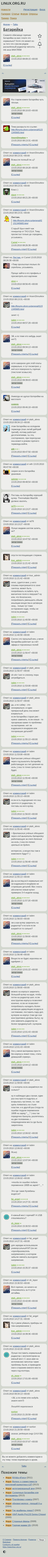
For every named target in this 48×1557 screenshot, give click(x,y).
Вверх (41, 1540)
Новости (5, 9)
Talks (15, 24)
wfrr (13, 449)
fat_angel (15, 1199)
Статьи (15, 14)
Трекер (5, 18)
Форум (24, 14)
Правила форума (20, 1540)
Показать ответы (20, 145)
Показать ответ (19, 249)
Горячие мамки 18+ (21, 1525)
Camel (14, 242)
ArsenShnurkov (18, 138)
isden (13, 320)
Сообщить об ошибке (11, 1545)
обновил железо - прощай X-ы (27, 1503)
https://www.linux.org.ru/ (12, 1547)
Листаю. (17, 257)
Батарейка (13, 29)
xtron (13, 281)
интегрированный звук (23, 1488)
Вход (42, 9)
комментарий (19, 153)
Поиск (13, 18)
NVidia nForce (19, 1478)
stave (13, 195)
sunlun (14, 1412)
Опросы (33, 14)
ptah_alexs (16, 56)
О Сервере (7, 1540)
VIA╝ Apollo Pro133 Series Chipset (29, 1514)
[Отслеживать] (40, 44)
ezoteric (15, 404)
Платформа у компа (22, 1499)
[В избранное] (40, 36)
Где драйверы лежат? (23, 1510)
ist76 (13, 506)
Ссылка (7, 65)
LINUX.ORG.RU (13, 3)
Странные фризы (21, 1521)
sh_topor (15, 1223)
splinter (14, 479)
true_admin (16, 560)
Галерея (5, 14)
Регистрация (30, 9)
